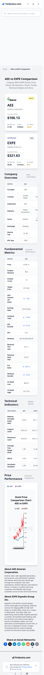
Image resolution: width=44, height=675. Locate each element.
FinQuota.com (22, 657)
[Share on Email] (37, 644)
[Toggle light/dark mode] (28, 4)
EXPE (11, 143)
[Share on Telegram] (19, 644)
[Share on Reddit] (28, 644)
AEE (10, 105)
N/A (28, 165)
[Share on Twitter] (10, 644)
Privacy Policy (27, 667)
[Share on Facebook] (5, 644)
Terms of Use (16, 669)
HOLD (29, 127)
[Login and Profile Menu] (33, 4)
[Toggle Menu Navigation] (38, 4)
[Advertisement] (22, 42)
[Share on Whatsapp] (23, 644)
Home (5, 69)
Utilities (20, 127)
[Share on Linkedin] (14, 644)
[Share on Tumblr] (32, 644)
